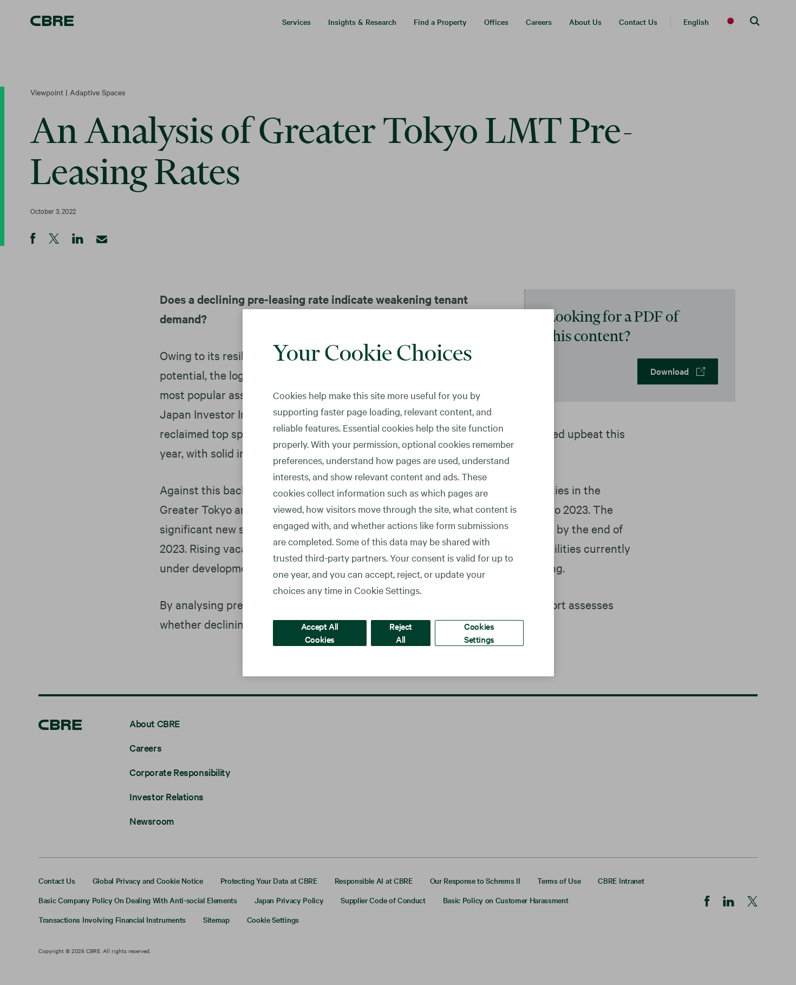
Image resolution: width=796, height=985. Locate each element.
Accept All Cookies (319, 632)
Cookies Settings (479, 632)
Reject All (400, 632)
